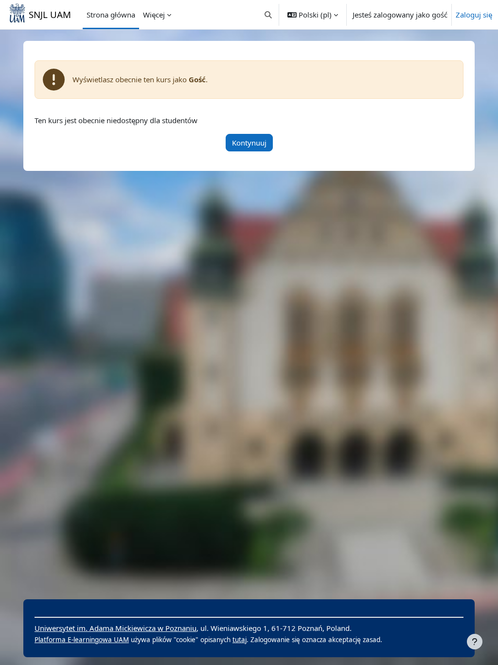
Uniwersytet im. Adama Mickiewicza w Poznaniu (115, 628)
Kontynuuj (249, 143)
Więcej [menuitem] (154, 14)
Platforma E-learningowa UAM (82, 639)
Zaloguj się (474, 14)
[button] (268, 14)
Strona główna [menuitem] (111, 14)
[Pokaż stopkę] (474, 641)
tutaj (239, 639)
